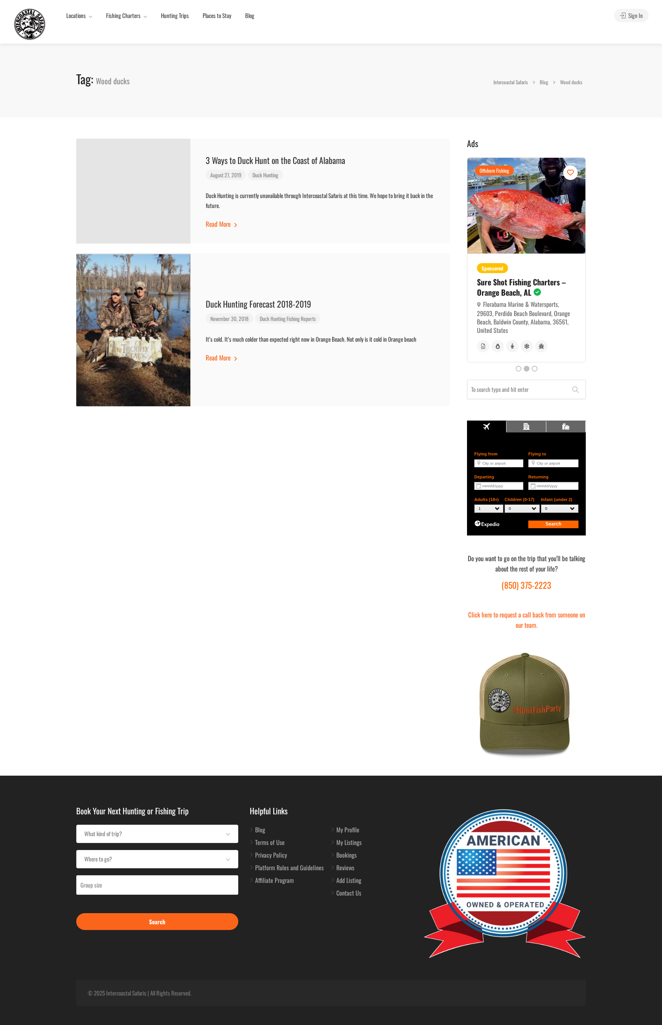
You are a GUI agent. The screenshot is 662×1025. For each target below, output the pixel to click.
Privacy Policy (271, 855)
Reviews (345, 868)
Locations (76, 15)
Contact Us (348, 893)
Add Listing (348, 880)
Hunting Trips (175, 15)
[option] (526, 259)
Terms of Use (270, 842)
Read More (219, 224)
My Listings (349, 842)
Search (157, 921)
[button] (157, 834)
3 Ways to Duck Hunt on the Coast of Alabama (275, 160)
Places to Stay (217, 15)
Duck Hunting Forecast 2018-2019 (258, 304)
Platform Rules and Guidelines (289, 868)
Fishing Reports (301, 318)
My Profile (347, 830)
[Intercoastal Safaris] (29, 23)
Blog (249, 15)
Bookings (346, 855)
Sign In (635, 15)
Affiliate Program (274, 880)
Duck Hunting (265, 175)
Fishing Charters (123, 15)
